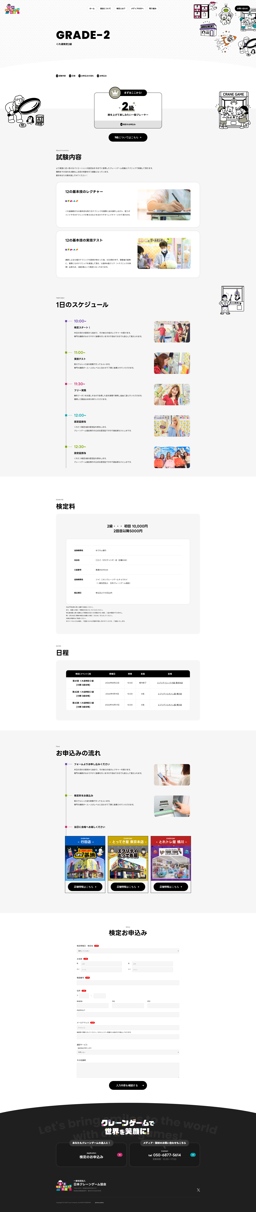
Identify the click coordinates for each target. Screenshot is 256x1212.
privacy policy (99, 1202)
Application (91, 1153)
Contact (164, 1151)
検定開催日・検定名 (87, 946)
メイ (129, 969)
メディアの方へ (137, 9)
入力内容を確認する (127, 1085)
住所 (81, 991)
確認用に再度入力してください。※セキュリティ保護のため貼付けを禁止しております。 (104, 1032)
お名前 (82, 959)
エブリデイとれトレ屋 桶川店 (170, 694)
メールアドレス (85, 1023)
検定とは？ (121, 9)
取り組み (152, 9)
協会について (105, 9)
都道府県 (79, 1001)
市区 (113, 1001)
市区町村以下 (81, 1010)
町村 (149, 1001)
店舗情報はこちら (84, 886)
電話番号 (83, 978)
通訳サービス (82, 1045)
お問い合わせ (242, 9)
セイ (78, 969)
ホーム (92, 9)
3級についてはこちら (126, 137)
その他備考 (81, 1060)
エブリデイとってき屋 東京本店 (170, 683)
